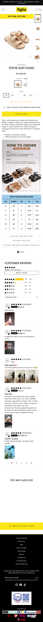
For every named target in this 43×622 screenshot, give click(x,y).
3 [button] (21, 463)
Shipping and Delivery (21, 236)
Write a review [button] (21, 273)
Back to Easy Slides (23, 526)
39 (30, 95)
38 (24, 95)
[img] (16, 304)
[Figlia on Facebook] (21, 585)
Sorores (21, 65)
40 (37, 95)
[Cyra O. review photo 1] (8, 421)
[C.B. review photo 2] (20, 376)
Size (21, 91)
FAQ (21, 545)
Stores (21, 554)
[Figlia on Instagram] (16, 585)
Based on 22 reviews (13, 270)
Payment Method (21, 240)
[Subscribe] (36, 578)
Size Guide (21, 551)
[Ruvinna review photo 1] (10, 319)
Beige (17, 84)
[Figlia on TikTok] (25, 585)
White (25, 84)
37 (18, 95)
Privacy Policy (21, 561)
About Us (21, 541)
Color (21, 78)
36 (12, 95)
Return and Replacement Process (21, 245)
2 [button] (16, 463)
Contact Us (22, 557)
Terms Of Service (22, 564)
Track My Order (21, 538)
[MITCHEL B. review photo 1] (10, 452)
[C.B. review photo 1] (10, 376)
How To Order (21, 548)
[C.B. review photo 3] (31, 376)
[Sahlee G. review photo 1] (10, 347)
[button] (10, 279)
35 (6, 95)
